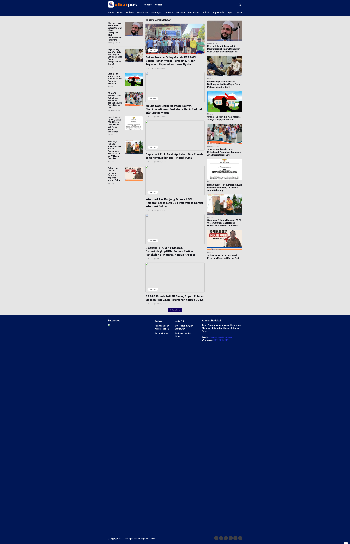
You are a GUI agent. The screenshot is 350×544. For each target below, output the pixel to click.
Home (111, 12)
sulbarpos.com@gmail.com (220, 337)
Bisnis (240, 12)
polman (153, 50)
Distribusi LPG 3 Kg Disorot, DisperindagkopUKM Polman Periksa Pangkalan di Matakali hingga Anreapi (170, 251)
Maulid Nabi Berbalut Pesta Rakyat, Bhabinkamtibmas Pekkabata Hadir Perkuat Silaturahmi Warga (173, 109)
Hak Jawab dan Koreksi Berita (162, 327)
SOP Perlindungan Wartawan (184, 327)
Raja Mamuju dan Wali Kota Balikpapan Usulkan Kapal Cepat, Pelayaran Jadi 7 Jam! (115, 57)
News (120, 12)
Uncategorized (114, 43)
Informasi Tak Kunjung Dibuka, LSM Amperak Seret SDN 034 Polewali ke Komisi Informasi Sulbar (174, 203)
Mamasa (111, 161)
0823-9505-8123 (221, 340)
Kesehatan (142, 12)
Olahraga (156, 12)
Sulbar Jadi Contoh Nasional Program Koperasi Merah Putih (114, 174)
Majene (110, 86)
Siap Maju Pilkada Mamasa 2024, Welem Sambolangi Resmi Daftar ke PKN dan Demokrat (115, 150)
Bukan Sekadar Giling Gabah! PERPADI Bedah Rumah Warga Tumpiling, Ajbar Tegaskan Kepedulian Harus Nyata (170, 61)
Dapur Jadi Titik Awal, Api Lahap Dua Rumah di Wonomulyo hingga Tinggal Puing (174, 156)
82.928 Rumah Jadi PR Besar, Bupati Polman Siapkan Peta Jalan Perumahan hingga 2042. (174, 298)
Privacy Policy (161, 333)
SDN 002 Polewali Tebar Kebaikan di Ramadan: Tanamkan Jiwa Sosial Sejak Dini (115, 100)
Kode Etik (179, 321)
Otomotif (168, 12)
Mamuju (111, 67)
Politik (205, 12)
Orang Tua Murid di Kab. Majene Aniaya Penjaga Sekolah (115, 79)
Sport (231, 12)
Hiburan (180, 12)
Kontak (158, 4)
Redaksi (148, 4)
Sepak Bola (218, 12)
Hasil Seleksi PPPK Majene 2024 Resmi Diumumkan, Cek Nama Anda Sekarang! (114, 124)
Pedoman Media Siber (183, 334)
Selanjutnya (175, 310)
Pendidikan (193, 12)
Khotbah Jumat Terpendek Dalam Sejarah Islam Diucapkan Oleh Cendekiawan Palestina (115, 31)
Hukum (130, 12)
